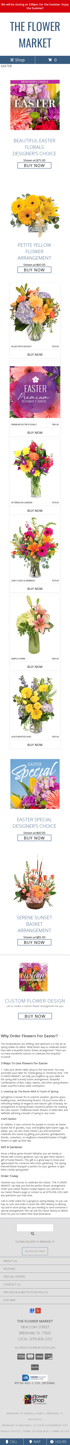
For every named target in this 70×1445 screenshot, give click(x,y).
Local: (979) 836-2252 (35, 1339)
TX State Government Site (50, 1425)
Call (12, 1441)
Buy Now (34, 165)
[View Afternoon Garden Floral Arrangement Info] (35, 470)
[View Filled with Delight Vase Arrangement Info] (35, 314)
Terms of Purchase (36, 1431)
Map (36, 1441)
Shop (20, 60)
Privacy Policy (10, 1431)
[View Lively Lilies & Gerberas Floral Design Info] (35, 548)
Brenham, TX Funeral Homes (25, 1413)
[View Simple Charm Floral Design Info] (35, 626)
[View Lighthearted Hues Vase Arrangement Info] (35, 704)
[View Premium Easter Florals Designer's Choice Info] (35, 392)
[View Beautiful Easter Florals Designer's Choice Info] (35, 105)
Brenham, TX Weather (16, 1425)
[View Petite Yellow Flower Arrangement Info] (35, 209)
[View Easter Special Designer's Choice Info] (35, 784)
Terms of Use (60, 1431)
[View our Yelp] (38, 1312)
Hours (60, 1441)
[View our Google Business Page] (32, 1312)
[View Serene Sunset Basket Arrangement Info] (35, 882)
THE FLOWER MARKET (35, 34)
